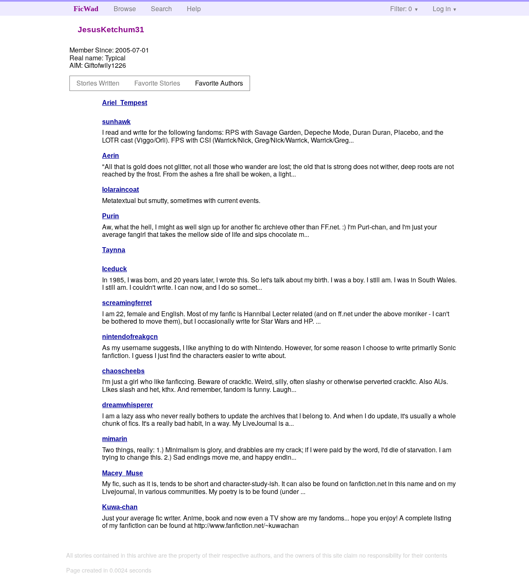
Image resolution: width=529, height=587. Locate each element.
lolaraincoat (120, 189)
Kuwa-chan (120, 507)
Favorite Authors (219, 83)
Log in (442, 8)
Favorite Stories (157, 83)
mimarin (114, 438)
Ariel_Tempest (124, 102)
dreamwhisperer (127, 404)
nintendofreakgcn (130, 336)
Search (161, 8)
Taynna (113, 249)
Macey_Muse (122, 473)
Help (194, 8)
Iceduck (114, 268)
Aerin (110, 155)
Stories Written (97, 83)
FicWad (86, 9)
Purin (110, 216)
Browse (125, 8)
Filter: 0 (401, 8)
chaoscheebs (123, 371)
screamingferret (127, 302)
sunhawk (116, 121)
